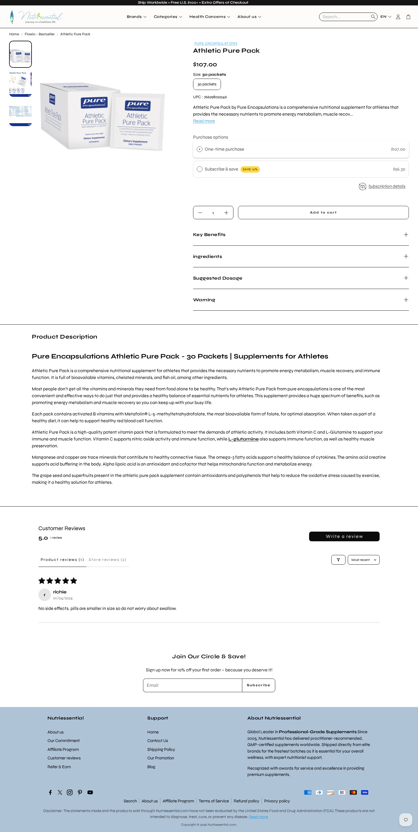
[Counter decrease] (200, 213)
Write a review (344, 536)
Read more (204, 121)
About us (150, 801)
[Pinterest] (80, 792)
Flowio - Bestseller (40, 34)
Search (130, 801)
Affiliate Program (178, 801)
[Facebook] (50, 792)
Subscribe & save (231, 169)
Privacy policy (277, 801)
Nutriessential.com (172, 810)
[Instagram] (70, 792)
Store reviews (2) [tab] (108, 559)
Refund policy (246, 801)
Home (14, 34)
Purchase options (210, 137)
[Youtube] (90, 792)
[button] (348, 17)
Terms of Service (214, 801)
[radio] (199, 149)
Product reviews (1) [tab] (62, 559)
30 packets (207, 84)
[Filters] (338, 560)
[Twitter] (60, 792)
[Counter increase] (226, 213)
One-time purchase (224, 149)
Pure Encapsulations (215, 43)
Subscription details (387, 186)
